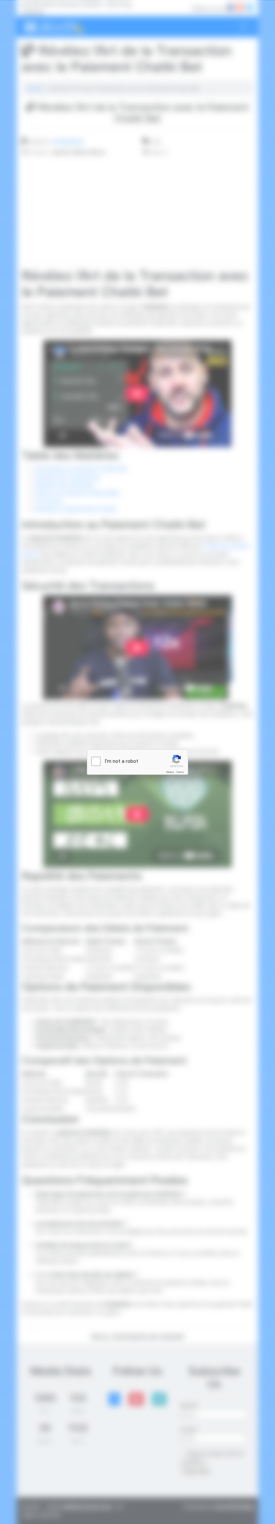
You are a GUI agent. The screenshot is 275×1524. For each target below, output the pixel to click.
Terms (180, 772)
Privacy (170, 772)
